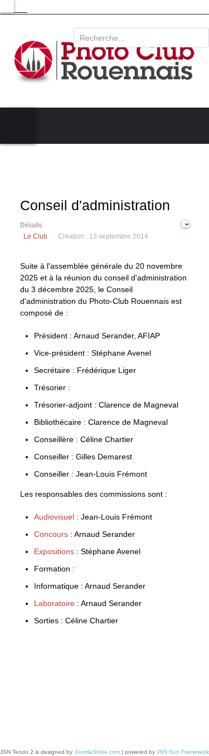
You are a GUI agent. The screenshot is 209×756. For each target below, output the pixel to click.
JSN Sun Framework (183, 752)
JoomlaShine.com (97, 752)
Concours (51, 534)
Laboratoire (54, 603)
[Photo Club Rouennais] (104, 61)
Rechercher (94, 18)
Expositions (54, 551)
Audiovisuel (55, 516)
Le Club (35, 236)
